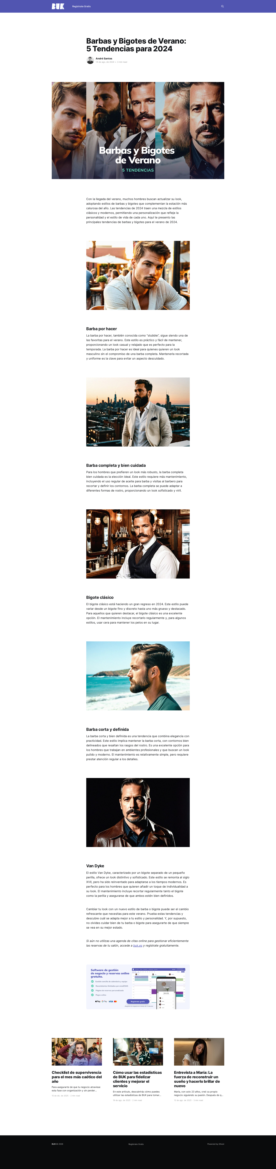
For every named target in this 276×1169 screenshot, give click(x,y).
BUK (54, 1144)
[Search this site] (222, 6)
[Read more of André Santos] (90, 60)
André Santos (104, 58)
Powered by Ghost (215, 1144)
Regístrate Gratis (81, 6)
